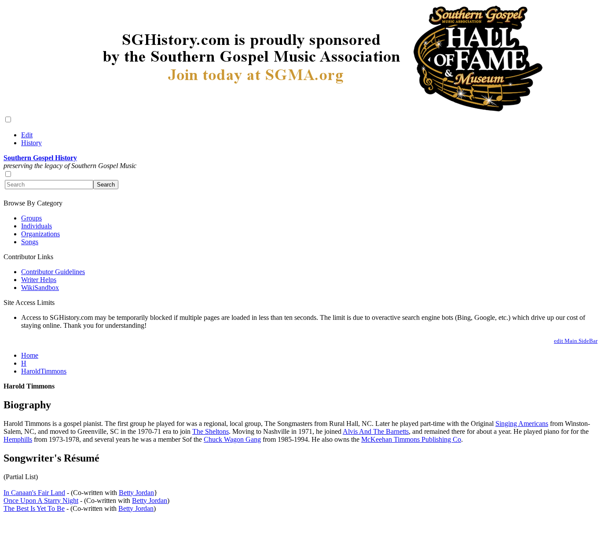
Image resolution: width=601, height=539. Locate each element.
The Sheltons (210, 431)
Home (29, 355)
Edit (27, 135)
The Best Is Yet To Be (34, 508)
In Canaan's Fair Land (34, 492)
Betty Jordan (136, 492)
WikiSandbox (40, 287)
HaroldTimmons (43, 371)
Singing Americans (521, 423)
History (31, 143)
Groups (31, 218)
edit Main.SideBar (575, 340)
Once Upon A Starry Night (41, 500)
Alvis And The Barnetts (376, 431)
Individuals (36, 226)
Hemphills (18, 439)
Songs (29, 242)
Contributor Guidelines (53, 271)
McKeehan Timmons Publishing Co (411, 439)
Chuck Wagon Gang (232, 439)
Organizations (40, 234)
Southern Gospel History (40, 157)
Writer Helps (38, 279)
